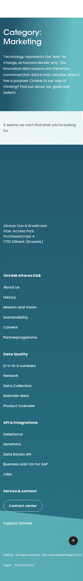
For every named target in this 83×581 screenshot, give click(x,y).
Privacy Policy (25, 565)
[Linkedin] (8, 540)
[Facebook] (20, 540)
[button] (76, 9)
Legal (7, 565)
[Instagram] (42, 540)
